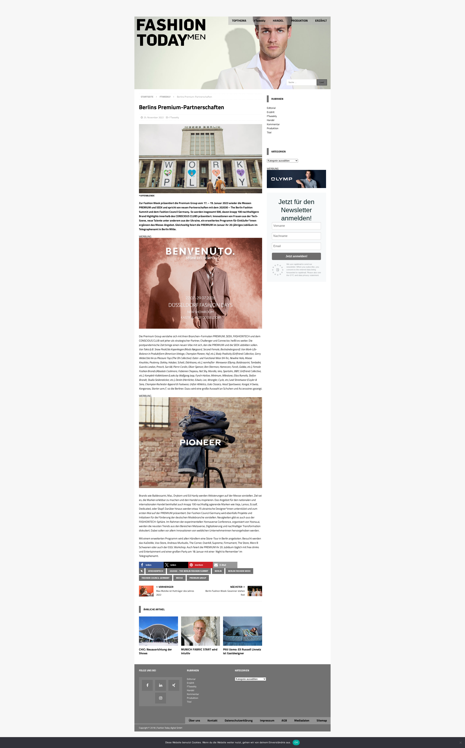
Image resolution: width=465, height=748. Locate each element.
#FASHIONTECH (155, 571)
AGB (284, 720)
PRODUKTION (299, 20)
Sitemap (322, 720)
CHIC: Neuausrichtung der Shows (155, 651)
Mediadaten (301, 720)
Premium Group (197, 578)
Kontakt (212, 720)
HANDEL (278, 20)
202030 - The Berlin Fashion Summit (189, 571)
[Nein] (460, 742)
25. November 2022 (154, 117)
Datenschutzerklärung (239, 720)
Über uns (194, 720)
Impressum (267, 720)
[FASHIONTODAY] (232, 87)
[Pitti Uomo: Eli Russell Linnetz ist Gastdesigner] (242, 644)
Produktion (272, 128)
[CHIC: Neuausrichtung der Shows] (158, 644)
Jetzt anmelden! (296, 256)
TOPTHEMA (239, 20)
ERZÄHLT (321, 20)
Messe (179, 578)
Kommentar (273, 124)
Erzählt (270, 112)
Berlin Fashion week (239, 571)
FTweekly (259, 20)
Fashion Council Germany (155, 578)
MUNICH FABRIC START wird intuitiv (199, 651)
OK (296, 742)
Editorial (271, 108)
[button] (151, 565)
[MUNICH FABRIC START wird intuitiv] (200, 644)
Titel (269, 132)
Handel (270, 120)
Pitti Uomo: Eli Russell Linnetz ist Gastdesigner (242, 651)
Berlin (218, 571)
